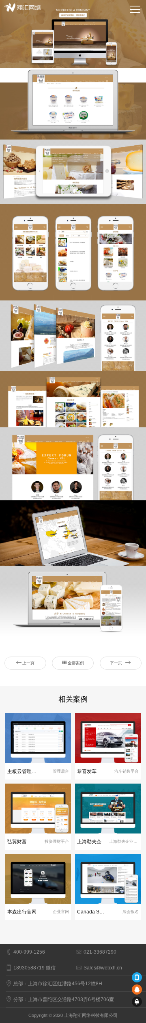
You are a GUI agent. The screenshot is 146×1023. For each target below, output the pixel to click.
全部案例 (76, 663)
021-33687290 (100, 952)
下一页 (116, 663)
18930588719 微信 (34, 968)
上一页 (28, 663)
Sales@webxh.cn (103, 968)
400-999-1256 (29, 952)
